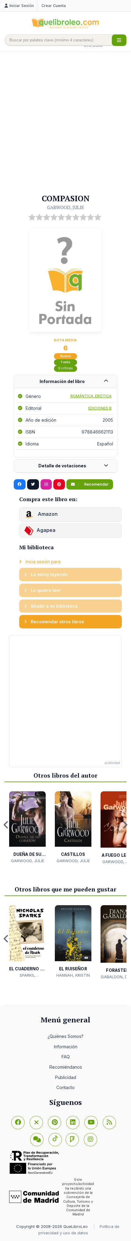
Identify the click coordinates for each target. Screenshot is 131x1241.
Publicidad (65, 1077)
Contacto (65, 1087)
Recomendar (95, 484)
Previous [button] (6, 824)
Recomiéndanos (65, 1067)
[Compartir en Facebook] (20, 484)
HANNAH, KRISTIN (73, 975)
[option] (27, 827)
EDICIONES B (100, 408)
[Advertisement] (65, 123)
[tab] (65, 381)
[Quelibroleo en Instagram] (46, 484)
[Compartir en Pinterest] (59, 484)
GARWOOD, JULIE (65, 207)
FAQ (66, 1056)
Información (65, 1046)
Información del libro (62, 381)
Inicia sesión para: (42, 561)
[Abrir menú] (119, 40)
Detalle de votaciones (62, 465)
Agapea (46, 530)
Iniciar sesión (21, 5)
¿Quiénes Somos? (65, 1036)
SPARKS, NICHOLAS (27, 975)
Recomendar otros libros (57, 621)
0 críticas (65, 368)
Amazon (47, 514)
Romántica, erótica (91, 396)
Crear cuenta (53, 5)
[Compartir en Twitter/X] (33, 484)
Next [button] (125, 824)
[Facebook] (18, 1122)
